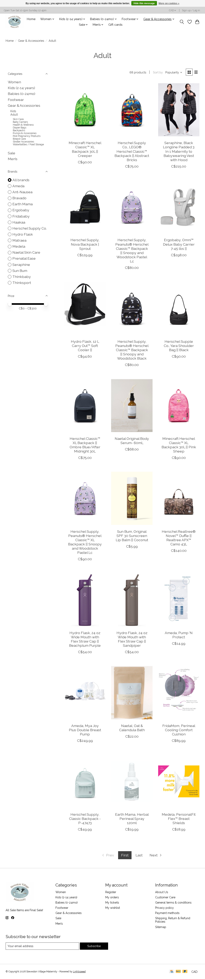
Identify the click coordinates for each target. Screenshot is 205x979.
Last (139, 855)
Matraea (19, 240)
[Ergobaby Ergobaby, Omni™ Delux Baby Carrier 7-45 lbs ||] (179, 207)
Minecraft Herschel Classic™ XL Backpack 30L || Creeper (85, 149)
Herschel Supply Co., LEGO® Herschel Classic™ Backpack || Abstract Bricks (132, 151)
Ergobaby (20, 210)
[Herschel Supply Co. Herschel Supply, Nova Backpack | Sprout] (85, 207)
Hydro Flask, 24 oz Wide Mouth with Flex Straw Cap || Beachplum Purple (85, 639)
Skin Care (18, 119)
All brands (20, 180)
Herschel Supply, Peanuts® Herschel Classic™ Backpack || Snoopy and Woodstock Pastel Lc (132, 250)
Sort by (158, 72)
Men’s (12, 159)
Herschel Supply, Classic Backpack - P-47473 (85, 818)
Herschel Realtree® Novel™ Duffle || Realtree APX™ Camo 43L (179, 537)
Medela (18, 246)
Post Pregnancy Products (26, 136)
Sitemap (160, 927)
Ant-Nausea (22, 192)
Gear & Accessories (31, 40)
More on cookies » (169, 3)
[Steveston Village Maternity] (14, 21)
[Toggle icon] (182, 21)
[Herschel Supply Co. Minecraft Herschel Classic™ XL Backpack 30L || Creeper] (85, 109)
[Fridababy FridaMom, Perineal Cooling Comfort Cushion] (179, 692)
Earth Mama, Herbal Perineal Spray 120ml (132, 818)
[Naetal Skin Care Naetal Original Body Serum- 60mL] (132, 405)
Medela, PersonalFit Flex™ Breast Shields (179, 818)
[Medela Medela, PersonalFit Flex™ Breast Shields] (179, 781)
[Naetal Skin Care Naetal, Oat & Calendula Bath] (132, 692)
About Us (161, 892)
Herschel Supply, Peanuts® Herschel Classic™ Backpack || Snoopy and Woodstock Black (132, 349)
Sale (11, 153)
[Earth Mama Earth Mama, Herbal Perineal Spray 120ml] (132, 781)
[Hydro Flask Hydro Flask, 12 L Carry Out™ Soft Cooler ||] (85, 308)
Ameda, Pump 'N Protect (179, 635)
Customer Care (165, 897)
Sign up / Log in (191, 10)
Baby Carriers (20, 122)
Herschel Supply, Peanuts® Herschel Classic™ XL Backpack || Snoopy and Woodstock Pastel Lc (85, 542)
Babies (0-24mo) (21, 93)
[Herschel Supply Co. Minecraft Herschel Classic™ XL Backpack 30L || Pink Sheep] (179, 405)
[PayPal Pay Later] (185, 972)
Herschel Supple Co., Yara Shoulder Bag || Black (179, 345)
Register (110, 892)
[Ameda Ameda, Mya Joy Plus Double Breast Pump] (85, 692)
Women (14, 82)
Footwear (16, 100)
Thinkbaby (21, 276)
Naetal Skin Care (26, 252)
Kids (13, 111)
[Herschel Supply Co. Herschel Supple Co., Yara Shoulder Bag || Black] (179, 308)
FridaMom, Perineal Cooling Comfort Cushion (178, 730)
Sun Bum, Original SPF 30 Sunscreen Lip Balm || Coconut (132, 535)
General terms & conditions (173, 902)
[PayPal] (178, 972)
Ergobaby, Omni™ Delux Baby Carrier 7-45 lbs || (179, 244)
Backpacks (19, 130)
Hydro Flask (22, 234)
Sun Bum (19, 270)
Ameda (18, 186)
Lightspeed (79, 971)
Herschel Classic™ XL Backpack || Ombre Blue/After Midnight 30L (85, 444)
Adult (14, 114)
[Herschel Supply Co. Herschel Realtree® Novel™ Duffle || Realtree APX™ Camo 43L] (179, 498)
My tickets (112, 902)
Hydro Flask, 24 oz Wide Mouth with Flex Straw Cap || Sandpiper (132, 639)
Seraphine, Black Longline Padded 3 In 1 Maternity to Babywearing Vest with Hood (178, 151)
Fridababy (21, 216)
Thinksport (21, 283)
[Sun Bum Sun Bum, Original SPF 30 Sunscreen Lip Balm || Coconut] (132, 498)
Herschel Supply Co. (29, 228)
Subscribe (94, 946)
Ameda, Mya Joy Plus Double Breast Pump (85, 730)
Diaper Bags (19, 127)
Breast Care (19, 138)
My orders (112, 897)
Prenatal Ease (24, 258)
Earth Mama (22, 204)
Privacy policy (164, 907)
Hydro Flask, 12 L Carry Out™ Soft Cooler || (85, 345)
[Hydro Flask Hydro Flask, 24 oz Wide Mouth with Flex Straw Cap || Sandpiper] (132, 599)
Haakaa (18, 222)
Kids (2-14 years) (21, 88)
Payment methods (167, 913)
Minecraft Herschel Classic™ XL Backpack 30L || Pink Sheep (179, 444)
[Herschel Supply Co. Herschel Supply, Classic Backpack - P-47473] (85, 781)
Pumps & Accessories (24, 133)
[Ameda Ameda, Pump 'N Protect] (179, 599)
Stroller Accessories (23, 141)
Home (31, 19)
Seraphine (21, 264)
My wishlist (112, 907)
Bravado (19, 198)
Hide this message (144, 3)
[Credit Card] (171, 972)
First (125, 855)
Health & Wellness (23, 124)
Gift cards (115, 24)
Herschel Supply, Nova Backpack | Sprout (84, 244)
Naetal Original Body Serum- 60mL (132, 440)
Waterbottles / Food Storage (28, 144)
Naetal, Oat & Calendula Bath (132, 728)
